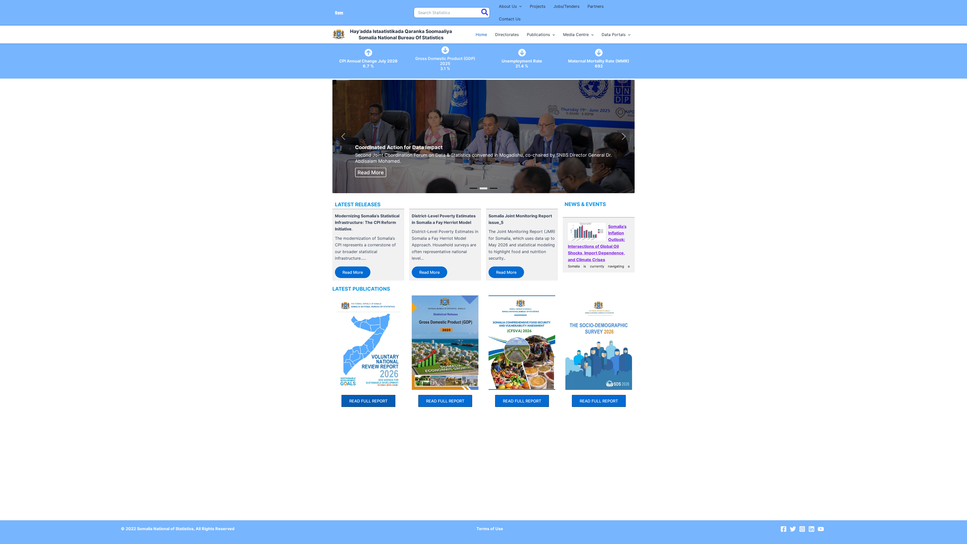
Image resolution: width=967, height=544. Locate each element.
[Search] (485, 13)
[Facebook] (783, 529)
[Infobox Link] (368, 60)
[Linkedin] (811, 529)
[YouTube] (821, 529)
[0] (473, 188)
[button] (519, 6)
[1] (483, 188)
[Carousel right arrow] (623, 136)
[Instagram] (802, 529)
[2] (493, 188)
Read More (371, 172)
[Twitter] (793, 529)
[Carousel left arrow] (343, 136)
